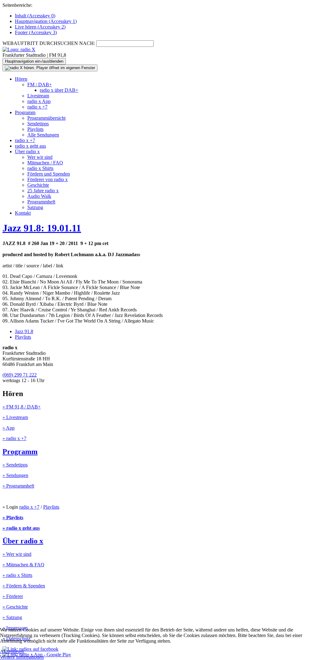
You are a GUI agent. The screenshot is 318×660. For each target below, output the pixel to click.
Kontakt (23, 213)
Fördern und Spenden (48, 173)
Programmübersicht (46, 118)
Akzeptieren (12, 651)
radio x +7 (37, 106)
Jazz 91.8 (24, 331)
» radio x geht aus (21, 528)
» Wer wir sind (16, 554)
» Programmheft (18, 485)
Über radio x (27, 151)
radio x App (39, 101)
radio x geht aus (30, 146)
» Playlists (12, 517)
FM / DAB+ (39, 84)
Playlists (35, 129)
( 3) (36, 32)
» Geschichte (15, 606)
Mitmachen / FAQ (45, 162)
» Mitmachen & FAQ (23, 564)
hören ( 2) (40, 26)
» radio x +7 (14, 438)
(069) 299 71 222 (19, 374)
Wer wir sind (39, 157)
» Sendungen (15, 475)
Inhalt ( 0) (35, 15)
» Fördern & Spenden (23, 585)
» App (8, 427)
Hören (21, 79)
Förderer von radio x (47, 179)
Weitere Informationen (22, 657)
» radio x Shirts (17, 575)
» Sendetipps (15, 464)
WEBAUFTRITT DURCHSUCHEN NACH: (48, 43)
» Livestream (15, 417)
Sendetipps (38, 123)
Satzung (35, 207)
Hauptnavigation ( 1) (46, 21)
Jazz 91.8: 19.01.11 (41, 228)
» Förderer (12, 596)
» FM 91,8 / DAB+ (21, 406)
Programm (25, 112)
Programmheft (41, 201)
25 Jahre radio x (43, 190)
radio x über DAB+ (59, 90)
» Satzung (12, 617)
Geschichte (38, 185)
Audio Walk (39, 196)
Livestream (38, 95)
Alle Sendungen (43, 134)
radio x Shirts (40, 168)
